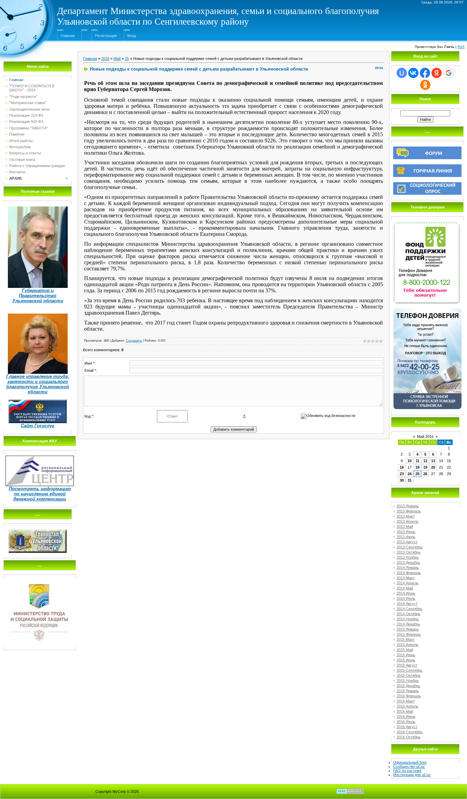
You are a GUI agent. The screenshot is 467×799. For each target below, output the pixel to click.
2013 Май (405, 526)
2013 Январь (408, 506)
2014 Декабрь (408, 624)
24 (410, 474)
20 (433, 467)
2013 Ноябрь (408, 557)
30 (402, 480)
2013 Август (407, 542)
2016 (105, 58)
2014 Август (407, 603)
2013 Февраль (409, 511)
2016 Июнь (406, 716)
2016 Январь (408, 691)
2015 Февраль (409, 634)
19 (425, 467)
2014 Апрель (407, 583)
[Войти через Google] (448, 72)
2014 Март (406, 578)
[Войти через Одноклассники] (425, 85)
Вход (131, 36)
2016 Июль (406, 722)
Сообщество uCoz (409, 766)
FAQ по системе (407, 771)
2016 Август (407, 727)
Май (117, 58)
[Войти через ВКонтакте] (413, 73)
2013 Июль (406, 537)
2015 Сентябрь (410, 670)
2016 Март (406, 701)
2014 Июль (406, 598)
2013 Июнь (406, 532)
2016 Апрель (407, 706)
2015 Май (405, 650)
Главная (68, 36)
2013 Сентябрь (410, 547)
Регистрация (106, 36)
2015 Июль (406, 660)
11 (417, 461)
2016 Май (405, 711)
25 (127, 58)
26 (425, 474)
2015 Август (407, 665)
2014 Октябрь (409, 614)
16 (402, 467)
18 (417, 467)
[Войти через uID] (402, 73)
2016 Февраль (409, 696)
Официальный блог (410, 762)
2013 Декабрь (408, 562)
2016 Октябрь (409, 737)
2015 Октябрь (409, 675)
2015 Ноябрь (408, 680)
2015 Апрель (407, 645)
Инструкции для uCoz (412, 775)
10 (410, 461)
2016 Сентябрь (410, 732)
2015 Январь (408, 629)
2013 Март (406, 516)
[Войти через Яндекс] (436, 73)
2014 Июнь (406, 593)
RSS (461, 47)
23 (402, 474)
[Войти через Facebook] (425, 73)
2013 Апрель (407, 521)
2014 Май (405, 588)
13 (433, 461)
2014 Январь (408, 568)
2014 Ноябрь (408, 619)
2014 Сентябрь (410, 609)
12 (425, 461)
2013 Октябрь (409, 552)
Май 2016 (425, 436)
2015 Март (406, 639)
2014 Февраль (409, 573)
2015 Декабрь (408, 686)
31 (410, 480)
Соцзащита (134, 340)
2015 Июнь (406, 655)
